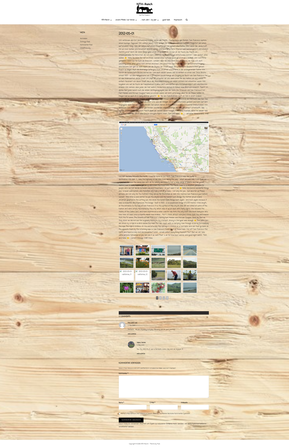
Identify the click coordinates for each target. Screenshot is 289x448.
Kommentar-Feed (86, 45)
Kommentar (123, 373)
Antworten (132, 334)
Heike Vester (141, 342)
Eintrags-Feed (85, 42)
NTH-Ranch (106, 20)
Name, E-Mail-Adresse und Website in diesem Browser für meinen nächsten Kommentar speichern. (155, 413)
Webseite (184, 402)
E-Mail (152, 402)
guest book (166, 20)
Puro (158, 444)
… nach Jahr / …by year (148, 20)
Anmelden (83, 38)
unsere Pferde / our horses (125, 20)
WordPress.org (85, 48)
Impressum (178, 20)
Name (121, 402)
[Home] (144, 8)
